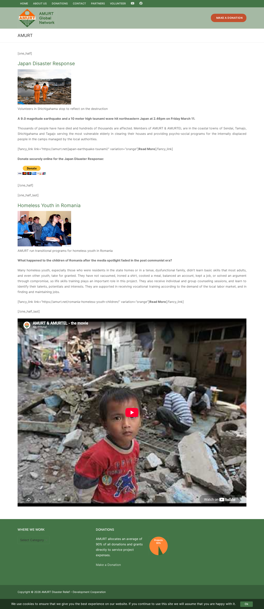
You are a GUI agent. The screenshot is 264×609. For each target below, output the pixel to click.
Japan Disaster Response (46, 63)
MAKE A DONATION (229, 17)
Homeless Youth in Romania (49, 205)
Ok (246, 604)
